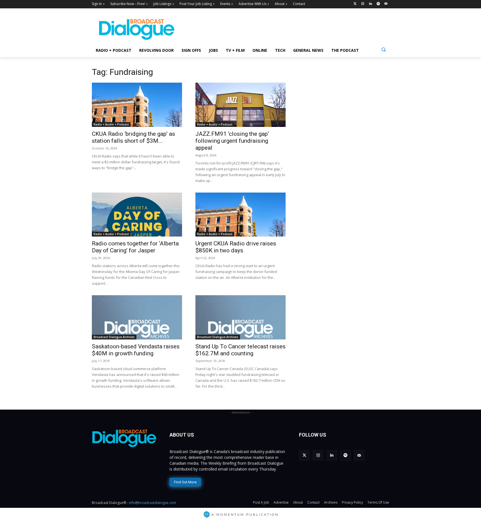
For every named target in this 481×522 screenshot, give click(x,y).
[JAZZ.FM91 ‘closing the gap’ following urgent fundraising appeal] (240, 105)
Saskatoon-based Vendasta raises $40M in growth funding (136, 350)
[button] (383, 49)
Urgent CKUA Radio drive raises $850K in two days (235, 247)
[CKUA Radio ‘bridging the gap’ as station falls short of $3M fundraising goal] (137, 105)
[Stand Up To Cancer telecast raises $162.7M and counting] (240, 317)
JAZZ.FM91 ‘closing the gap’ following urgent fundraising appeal (232, 140)
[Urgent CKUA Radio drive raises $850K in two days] (240, 215)
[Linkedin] (370, 4)
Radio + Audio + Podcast (111, 124)
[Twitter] (355, 4)
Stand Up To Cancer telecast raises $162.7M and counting (240, 350)
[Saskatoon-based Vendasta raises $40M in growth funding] (137, 317)
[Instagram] (363, 4)
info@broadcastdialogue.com (152, 502)
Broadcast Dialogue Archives (114, 337)
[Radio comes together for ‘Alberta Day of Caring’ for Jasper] (137, 215)
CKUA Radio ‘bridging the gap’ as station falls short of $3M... (133, 137)
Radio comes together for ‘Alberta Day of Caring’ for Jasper (135, 247)
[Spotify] (378, 4)
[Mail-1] (386, 4)
